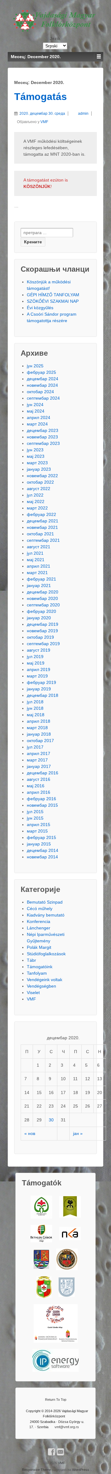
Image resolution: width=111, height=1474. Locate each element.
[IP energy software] (55, 1360)
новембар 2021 (42, 527)
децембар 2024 (42, 378)
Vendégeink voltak (44, 979)
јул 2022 (35, 495)
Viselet (33, 992)
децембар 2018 (42, 695)
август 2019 (38, 650)
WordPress (80, 1470)
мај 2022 (35, 501)
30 (51, 1119)
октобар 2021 (40, 533)
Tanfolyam (37, 973)
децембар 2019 (42, 624)
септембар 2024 (43, 398)
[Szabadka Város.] (67, 1259)
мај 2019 (35, 663)
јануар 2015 (39, 843)
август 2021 (38, 546)
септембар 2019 (43, 643)
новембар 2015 (42, 805)
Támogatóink (39, 966)
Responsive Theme (36, 1470)
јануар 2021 (39, 585)
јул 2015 (35, 811)
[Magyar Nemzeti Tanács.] (43, 1287)
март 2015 (37, 831)
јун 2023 (35, 449)
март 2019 (37, 675)
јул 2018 (35, 701)
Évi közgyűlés (40, 307)
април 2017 (38, 753)
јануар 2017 (39, 766)
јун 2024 (35, 404)
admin (83, 113)
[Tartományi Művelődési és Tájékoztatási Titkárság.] (41, 1259)
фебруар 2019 (41, 682)
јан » (78, 1133)
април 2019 (38, 669)
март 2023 (37, 462)
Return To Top (55, 1399)
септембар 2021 (43, 540)
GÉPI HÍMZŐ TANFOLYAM (53, 294)
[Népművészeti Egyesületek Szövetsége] (70, 1207)
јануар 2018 (39, 734)
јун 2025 (35, 365)
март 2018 (37, 727)
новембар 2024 (42, 385)
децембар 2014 (42, 850)
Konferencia (38, 921)
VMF (44, 122)
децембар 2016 (42, 772)
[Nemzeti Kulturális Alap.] (70, 1233)
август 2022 (38, 488)
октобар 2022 (40, 482)
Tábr (31, 960)
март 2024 (37, 423)
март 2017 (37, 759)
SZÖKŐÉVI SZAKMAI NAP (53, 301)
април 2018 (38, 721)
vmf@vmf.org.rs (67, 1427)
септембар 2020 (43, 604)
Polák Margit (39, 947)
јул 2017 (35, 747)
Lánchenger (38, 927)
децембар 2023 (42, 430)
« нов (29, 1133)
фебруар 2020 (41, 611)
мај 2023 (35, 456)
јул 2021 (35, 553)
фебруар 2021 (41, 579)
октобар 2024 (40, 391)
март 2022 (37, 507)
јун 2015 (35, 818)
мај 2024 (35, 411)
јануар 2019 (39, 688)
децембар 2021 (42, 520)
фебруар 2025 (41, 372)
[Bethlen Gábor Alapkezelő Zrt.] (41, 1233)
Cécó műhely (39, 908)
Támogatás (40, 96)
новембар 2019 (42, 630)
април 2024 (38, 417)
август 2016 (38, 779)
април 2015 (38, 824)
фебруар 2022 (41, 514)
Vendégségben (41, 986)
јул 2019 (35, 656)
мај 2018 (35, 714)
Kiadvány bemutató (45, 915)
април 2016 (38, 792)
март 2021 (37, 572)
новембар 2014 (42, 856)
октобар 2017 (40, 740)
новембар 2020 (42, 598)
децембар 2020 (42, 591)
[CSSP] (56, 1323)
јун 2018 (35, 708)
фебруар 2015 (41, 837)
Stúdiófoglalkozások (46, 953)
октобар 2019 (40, 637)
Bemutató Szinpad (45, 902)
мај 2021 (35, 559)
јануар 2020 (39, 617)
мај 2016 (35, 785)
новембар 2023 (42, 436)
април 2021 (38, 566)
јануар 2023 (39, 469)
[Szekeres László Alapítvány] (41, 1207)
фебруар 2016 (41, 798)
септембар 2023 (43, 443)
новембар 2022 (42, 475)
